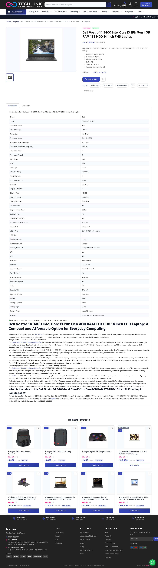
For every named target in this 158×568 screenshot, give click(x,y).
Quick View (24, 437)
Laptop (95, 72)
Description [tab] (12, 106)
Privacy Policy (110, 543)
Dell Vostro (39, 335)
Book (82, 554)
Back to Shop (88, 91)
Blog (106, 532)
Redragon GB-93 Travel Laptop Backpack (19, 453)
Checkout (58, 543)
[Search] (108, 4)
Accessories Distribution (88, 536)
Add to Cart (92, 79)
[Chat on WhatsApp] (152, 562)
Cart (56, 539)
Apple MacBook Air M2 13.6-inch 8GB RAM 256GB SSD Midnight (133, 453)
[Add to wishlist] (103, 79)
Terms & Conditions (112, 547)
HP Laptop (102, 72)
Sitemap (108, 557)
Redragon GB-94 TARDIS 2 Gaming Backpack (58, 453)
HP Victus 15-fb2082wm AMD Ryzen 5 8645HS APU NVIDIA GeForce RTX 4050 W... (23, 498)
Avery (82, 547)
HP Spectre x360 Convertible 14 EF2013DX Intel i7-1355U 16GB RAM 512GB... (95, 498)
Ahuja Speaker (85, 539)
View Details (134, 465)
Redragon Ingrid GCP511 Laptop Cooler (96, 452)
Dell (13, 376)
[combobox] (75, 4)
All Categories (18, 12)
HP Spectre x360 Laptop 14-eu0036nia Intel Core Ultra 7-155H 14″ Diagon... (60, 498)
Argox (82, 543)
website (53, 398)
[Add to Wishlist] (38, 428)
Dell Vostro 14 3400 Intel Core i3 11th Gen (27, 342)
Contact (108, 539)
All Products (59, 532)
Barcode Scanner (86, 550)
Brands (57, 536)
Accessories (84, 532)
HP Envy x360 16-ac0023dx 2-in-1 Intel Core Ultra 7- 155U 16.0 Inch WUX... (134, 498)
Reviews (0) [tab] (25, 106)
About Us (108, 536)
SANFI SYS (148, 565)
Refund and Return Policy (113, 550)
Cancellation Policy (111, 554)
